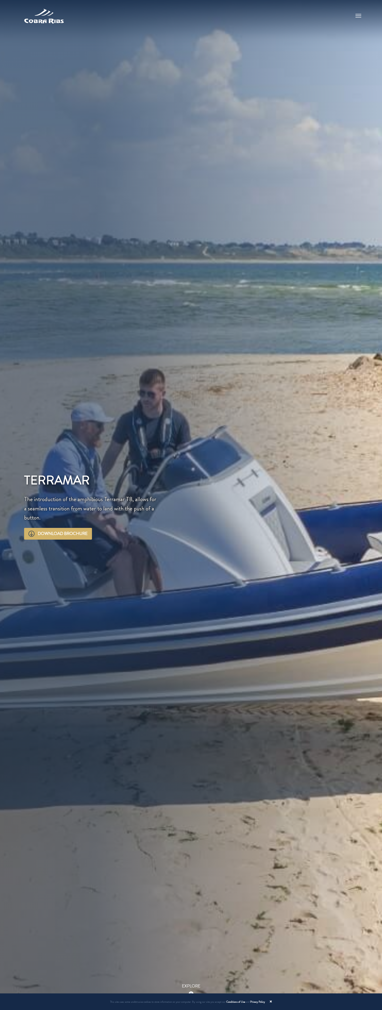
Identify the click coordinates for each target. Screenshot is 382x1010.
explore (191, 986)
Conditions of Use (235, 1002)
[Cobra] (44, 14)
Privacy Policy (257, 1002)
